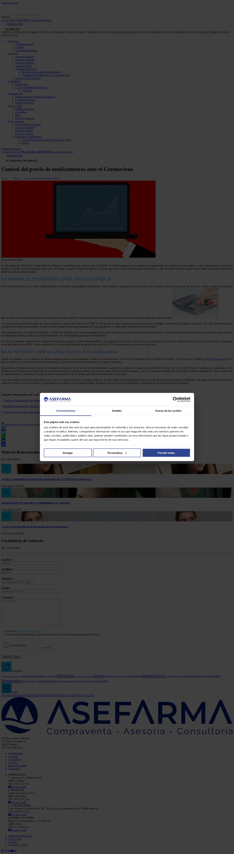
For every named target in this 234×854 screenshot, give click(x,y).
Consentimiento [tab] (65, 410)
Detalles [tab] (117, 410)
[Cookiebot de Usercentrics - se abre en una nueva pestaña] (175, 399)
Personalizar (115, 452)
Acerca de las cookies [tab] (168, 410)
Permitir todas (166, 452)
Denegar (68, 452)
